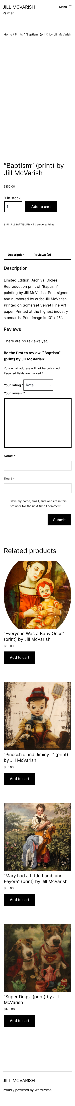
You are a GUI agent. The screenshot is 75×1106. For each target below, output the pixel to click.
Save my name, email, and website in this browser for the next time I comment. (38, 503)
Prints (19, 34)
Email (9, 479)
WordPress (43, 1090)
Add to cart (41, 206)
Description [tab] (16, 255)
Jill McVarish (19, 7)
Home (8, 34)
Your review (14, 393)
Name (9, 456)
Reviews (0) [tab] (42, 255)
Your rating (13, 385)
